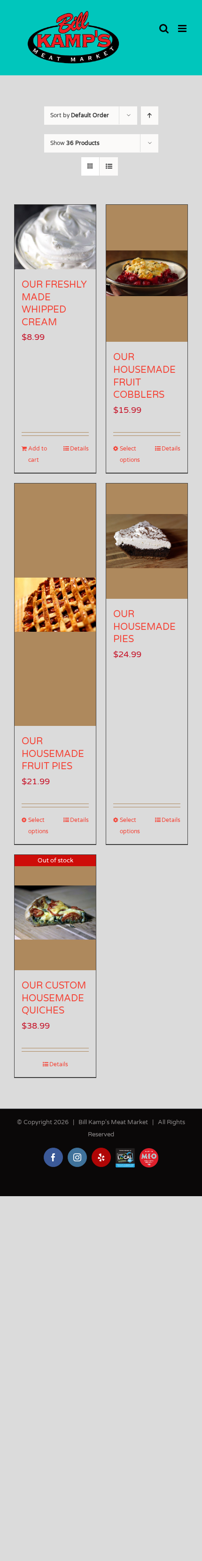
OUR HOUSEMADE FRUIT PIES (53, 754)
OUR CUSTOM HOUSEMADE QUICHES (54, 998)
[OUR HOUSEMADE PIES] (146, 541)
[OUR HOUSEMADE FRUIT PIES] (55, 604)
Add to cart (37, 454)
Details (79, 448)
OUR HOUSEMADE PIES (144, 627)
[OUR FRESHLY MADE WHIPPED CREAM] (55, 237)
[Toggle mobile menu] (183, 28)
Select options (130, 454)
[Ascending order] (149, 115)
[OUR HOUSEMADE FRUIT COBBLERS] (146, 273)
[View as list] (109, 166)
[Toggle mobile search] (164, 28)
